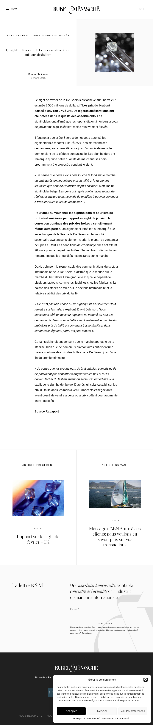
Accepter (71, 711)
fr (146, 9)
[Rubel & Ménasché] (76, 9)
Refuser (102, 711)
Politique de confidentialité (86, 718)
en (140, 9)
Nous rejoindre (30, 716)
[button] (145, 680)
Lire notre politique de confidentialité (122, 630)
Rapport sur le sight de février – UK (38, 539)
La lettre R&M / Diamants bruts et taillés (38, 35)
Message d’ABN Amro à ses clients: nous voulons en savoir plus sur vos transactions (115, 536)
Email (74, 609)
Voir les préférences (133, 711)
